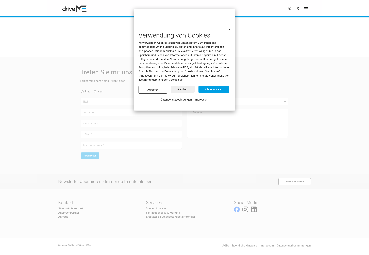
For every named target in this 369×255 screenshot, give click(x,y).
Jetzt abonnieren (294, 181)
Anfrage (63, 216)
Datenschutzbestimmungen (294, 245)
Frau (87, 91)
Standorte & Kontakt (70, 208)
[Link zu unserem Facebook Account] (237, 209)
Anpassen (152, 89)
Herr (100, 91)
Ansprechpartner (68, 212)
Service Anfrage (156, 208)
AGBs (225, 245)
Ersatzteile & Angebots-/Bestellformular (170, 216)
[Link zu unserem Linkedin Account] (254, 209)
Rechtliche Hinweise (244, 245)
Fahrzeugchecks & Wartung (163, 212)
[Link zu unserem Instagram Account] (245, 209)
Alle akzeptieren (213, 89)
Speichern (182, 89)
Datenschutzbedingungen (176, 99)
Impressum (201, 99)
